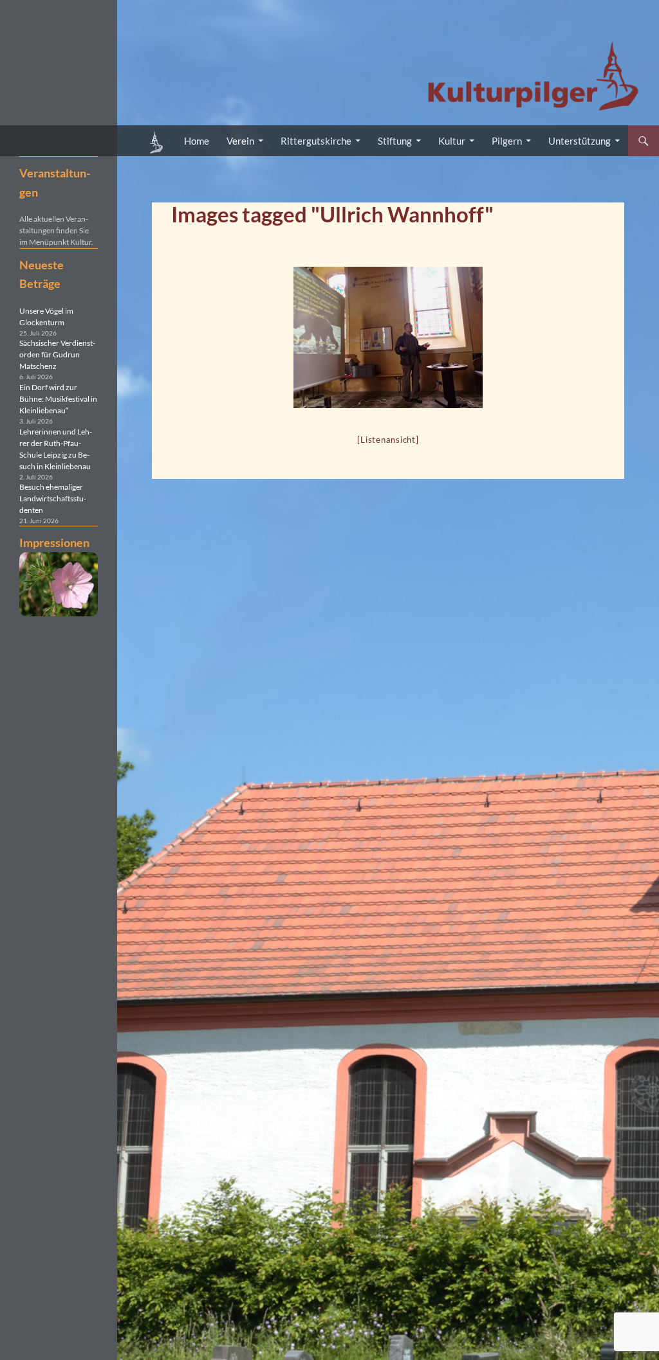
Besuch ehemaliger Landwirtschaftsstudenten (52, 498)
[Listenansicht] (387, 439)
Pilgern (507, 141)
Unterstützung (579, 141)
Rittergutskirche (316, 141)
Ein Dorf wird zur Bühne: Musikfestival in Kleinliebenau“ (58, 398)
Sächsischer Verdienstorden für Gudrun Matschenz (57, 354)
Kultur (451, 141)
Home (196, 141)
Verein (240, 141)
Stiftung (395, 141)
